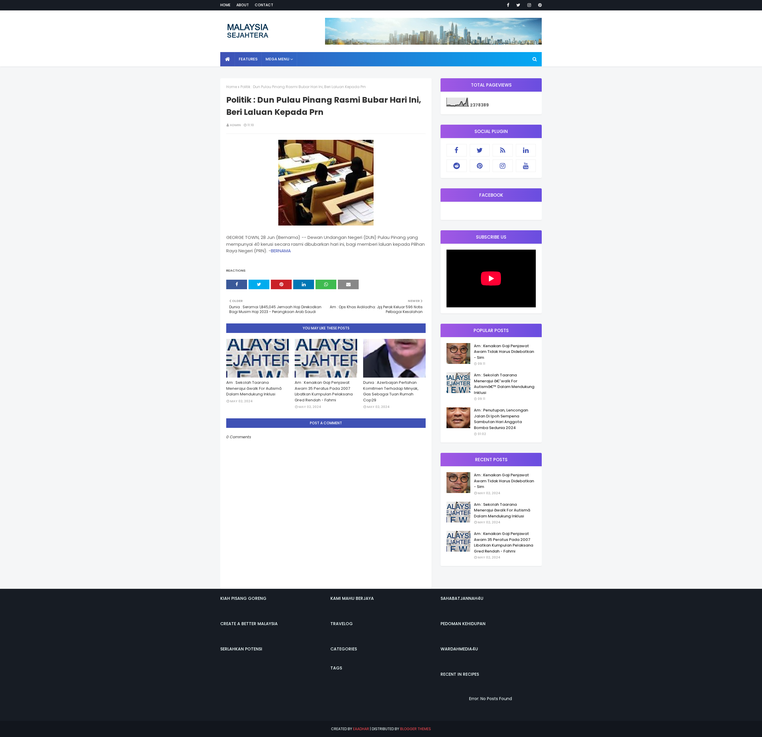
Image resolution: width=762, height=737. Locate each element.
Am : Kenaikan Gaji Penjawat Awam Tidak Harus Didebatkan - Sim (504, 351)
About (242, 4)
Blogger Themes (415, 728)
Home (225, 4)
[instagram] (529, 5)
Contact (264, 4)
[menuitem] (227, 59)
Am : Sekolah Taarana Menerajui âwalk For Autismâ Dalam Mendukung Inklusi (254, 388)
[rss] (503, 150)
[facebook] (508, 5)
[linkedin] (526, 150)
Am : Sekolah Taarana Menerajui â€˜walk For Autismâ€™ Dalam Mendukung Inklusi (504, 383)
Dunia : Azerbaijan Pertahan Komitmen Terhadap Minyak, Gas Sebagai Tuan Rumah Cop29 (391, 391)
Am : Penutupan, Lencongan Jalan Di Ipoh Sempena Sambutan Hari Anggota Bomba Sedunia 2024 (501, 419)
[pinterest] (539, 5)
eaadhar (361, 728)
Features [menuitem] (248, 59)
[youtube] (526, 165)
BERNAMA (281, 251)
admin (235, 125)
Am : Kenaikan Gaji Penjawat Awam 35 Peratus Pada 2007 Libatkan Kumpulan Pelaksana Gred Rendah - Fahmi (324, 391)
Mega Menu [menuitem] (277, 59)
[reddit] (456, 165)
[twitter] (518, 5)
